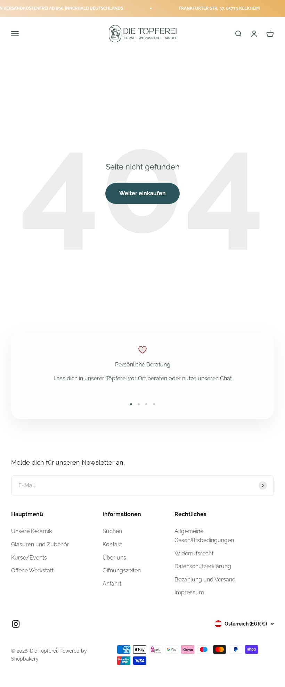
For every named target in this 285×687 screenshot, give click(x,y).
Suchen (112, 531)
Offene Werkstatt (32, 570)
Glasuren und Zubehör (40, 544)
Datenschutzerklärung (202, 566)
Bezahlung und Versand (205, 579)
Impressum (189, 592)
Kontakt (112, 544)
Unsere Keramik (31, 531)
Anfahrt (112, 583)
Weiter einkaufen (142, 193)
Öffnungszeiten (122, 570)
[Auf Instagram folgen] (16, 624)
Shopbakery (25, 659)
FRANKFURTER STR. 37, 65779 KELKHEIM (213, 8)
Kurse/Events (29, 557)
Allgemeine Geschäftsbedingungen (204, 536)
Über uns (114, 557)
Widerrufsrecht (193, 553)
